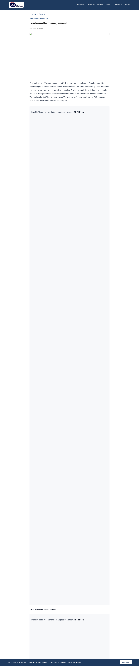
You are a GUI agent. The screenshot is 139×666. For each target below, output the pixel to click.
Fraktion (100, 5)
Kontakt (127, 5)
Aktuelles (91, 5)
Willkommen (81, 5)
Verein (108, 5)
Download (52, 609)
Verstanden (126, 662)
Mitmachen (118, 5)
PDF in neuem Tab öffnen (39, 609)
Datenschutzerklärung (74, 662)
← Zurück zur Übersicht (37, 14)
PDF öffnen (79, 112)
